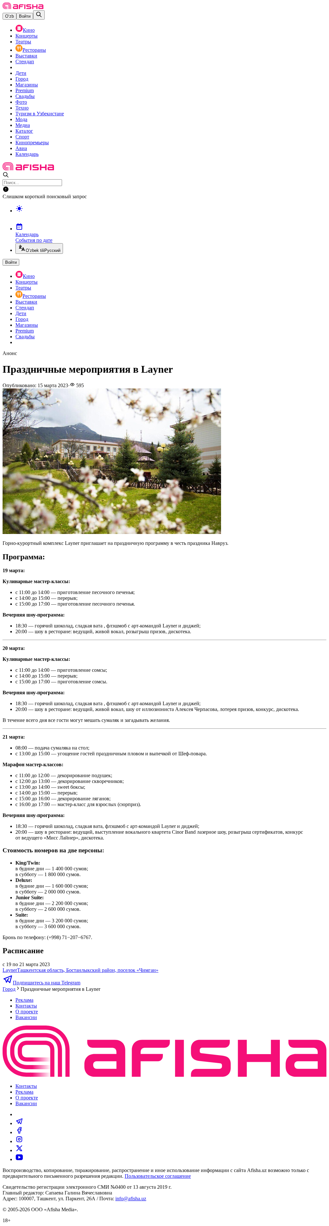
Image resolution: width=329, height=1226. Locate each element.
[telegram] (19, 1123)
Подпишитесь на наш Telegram (46, 982)
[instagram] (19, 1141)
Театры (23, 41)
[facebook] (19, 1132)
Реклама (24, 1000)
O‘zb (9, 16)
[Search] (39, 15)
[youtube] (19, 1159)
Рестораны (34, 50)
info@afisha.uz (130, 1198)
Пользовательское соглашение (158, 1176)
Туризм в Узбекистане (39, 113)
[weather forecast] (170, 215)
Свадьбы (25, 96)
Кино (29, 30)
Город (21, 79)
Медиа (22, 125)
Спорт (22, 136)
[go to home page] (23, 7)
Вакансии (26, 1017)
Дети (20, 73)
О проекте (26, 1011)
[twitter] (19, 1150)
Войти (25, 16)
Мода (21, 119)
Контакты (26, 1005)
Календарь (27, 154)
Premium (24, 90)
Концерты (26, 36)
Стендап (24, 61)
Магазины (26, 84)
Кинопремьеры (32, 142)
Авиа (21, 148)
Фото (21, 102)
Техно (22, 108)
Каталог (24, 131)
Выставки (26, 55)
